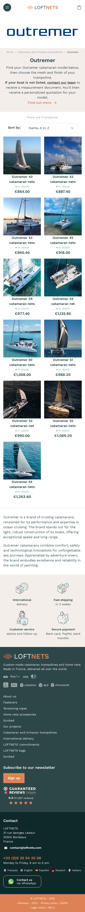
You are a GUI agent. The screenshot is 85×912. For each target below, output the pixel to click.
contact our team (61, 82)
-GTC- (34, 903)
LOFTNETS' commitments (21, 744)
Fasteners (10, 702)
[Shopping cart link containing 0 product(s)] (79, 7)
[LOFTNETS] (42, 7)
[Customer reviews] (20, 790)
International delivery (18, 738)
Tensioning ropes (15, 708)
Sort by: (14, 128)
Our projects (12, 726)
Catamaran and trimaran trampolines (30, 732)
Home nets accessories (19, 714)
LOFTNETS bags (14, 750)
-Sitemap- (23, 903)
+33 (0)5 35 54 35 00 (22, 858)
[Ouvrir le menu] (7, 7)
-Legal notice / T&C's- (42, 907)
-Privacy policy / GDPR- (54, 903)
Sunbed (8, 720)
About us (9, 696)
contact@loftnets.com (25, 847)
